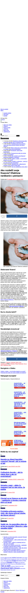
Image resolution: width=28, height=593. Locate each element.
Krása (14, 560)
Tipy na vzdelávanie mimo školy (19, 166)
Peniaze (12, 363)
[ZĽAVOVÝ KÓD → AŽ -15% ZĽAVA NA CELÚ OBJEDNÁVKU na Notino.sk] (7, 395)
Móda (24, 560)
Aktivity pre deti (8, 557)
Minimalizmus (19, 560)
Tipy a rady (6, 566)
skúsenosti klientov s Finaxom (9, 351)
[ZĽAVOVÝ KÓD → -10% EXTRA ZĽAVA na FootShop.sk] (7, 434)
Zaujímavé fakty (7, 365)
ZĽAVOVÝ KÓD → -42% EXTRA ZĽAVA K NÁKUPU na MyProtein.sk (20, 414)
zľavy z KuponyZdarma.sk (7, 299)
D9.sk (17, 590)
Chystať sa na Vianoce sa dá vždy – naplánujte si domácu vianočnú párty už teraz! (14, 500)
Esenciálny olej (13, 559)
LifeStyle (5, 129)
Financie (5, 126)
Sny (22, 563)
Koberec (2, 560)
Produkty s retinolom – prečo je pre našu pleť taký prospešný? (15, 162)
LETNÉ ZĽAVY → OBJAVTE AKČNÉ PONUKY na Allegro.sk (20, 442)
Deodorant (2, 559)
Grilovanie (23, 559)
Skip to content (4, 109)
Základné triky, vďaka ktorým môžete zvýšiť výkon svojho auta (14, 164)
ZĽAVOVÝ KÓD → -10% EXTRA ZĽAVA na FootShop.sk (20, 433)
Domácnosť (9, 559)
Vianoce (17, 566)
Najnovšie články (7, 125)
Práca (16, 363)
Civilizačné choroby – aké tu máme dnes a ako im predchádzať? (12, 474)
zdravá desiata (22, 568)
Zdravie (17, 568)
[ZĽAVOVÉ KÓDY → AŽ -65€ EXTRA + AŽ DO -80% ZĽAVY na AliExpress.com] (7, 405)
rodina (19, 562)
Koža (10, 560)
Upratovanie (13, 566)
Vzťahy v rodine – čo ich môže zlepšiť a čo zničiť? (13, 371)
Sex (6, 563)
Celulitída (14, 557)
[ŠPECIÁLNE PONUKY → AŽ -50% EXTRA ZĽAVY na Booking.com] (7, 425)
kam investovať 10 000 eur (16, 306)
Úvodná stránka (7, 113)
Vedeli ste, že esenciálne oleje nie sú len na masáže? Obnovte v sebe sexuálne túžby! (14, 526)
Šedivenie (8, 569)
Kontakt (5, 115)
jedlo (26, 559)
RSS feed (5, 114)
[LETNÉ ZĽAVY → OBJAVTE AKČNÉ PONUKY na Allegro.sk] (7, 443)
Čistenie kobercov (4, 569)
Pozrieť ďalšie (14, 448)
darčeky (26, 557)
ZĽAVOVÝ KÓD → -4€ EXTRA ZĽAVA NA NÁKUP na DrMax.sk (19, 385)
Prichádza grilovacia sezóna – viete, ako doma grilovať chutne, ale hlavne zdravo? (14, 145)
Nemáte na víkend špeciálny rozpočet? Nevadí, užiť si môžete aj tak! (15, 141)
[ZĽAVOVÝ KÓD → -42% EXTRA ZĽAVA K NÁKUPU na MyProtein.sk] (7, 415)
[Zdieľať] (16, 216)
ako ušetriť (2, 557)
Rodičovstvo (23, 562)
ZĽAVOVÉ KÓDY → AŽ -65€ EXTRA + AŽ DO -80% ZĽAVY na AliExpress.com (20, 404)
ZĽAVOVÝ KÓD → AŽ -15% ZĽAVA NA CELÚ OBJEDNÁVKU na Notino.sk (19, 394)
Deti (5, 559)
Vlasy (20, 566)
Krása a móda (6, 127)
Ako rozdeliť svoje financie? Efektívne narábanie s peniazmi (14, 156)
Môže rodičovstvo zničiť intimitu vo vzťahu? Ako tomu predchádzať (15, 148)
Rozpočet (20, 363)
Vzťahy (22, 566)
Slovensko (18, 564)
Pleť (13, 562)
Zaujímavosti (6, 131)
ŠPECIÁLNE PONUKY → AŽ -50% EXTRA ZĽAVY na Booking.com (20, 424)
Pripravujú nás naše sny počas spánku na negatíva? (13, 372)
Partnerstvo (4, 562)
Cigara (23, 557)
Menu (2, 110)
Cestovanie (19, 557)
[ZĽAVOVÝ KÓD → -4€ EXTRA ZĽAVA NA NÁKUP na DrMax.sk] (7, 386)
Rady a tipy (6, 130)
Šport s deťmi (13, 569)
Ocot (1, 562)
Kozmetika (6, 560)
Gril (20, 559)
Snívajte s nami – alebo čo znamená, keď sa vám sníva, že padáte (13, 487)
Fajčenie (17, 559)
